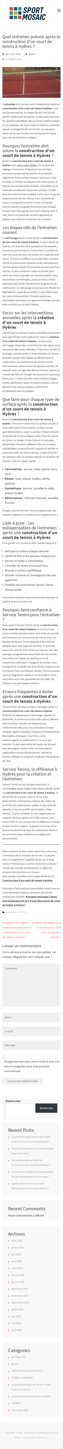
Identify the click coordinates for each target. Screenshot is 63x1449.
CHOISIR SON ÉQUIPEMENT (26, 1370)
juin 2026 (16, 1254)
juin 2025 (16, 1316)
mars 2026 (17, 1268)
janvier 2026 (17, 1281)
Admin (32, 54)
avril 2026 (16, 1261)
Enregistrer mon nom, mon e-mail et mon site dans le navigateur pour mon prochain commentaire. (31, 1066)
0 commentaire (13, 59)
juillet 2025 (17, 1309)
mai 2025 (16, 1323)
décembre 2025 (19, 1288)
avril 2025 (16, 1330)
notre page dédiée (27, 165)
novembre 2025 (19, 1295)
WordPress (42, 1437)
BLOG (14, 1363)
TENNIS (22, 912)
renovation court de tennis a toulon (31, 1396)
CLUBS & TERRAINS (22, 1377)
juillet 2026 (17, 1247)
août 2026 (16, 1240)
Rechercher (13, 1101)
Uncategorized (19, 1410)
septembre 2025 (20, 1302)
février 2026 (17, 1275)
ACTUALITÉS (18, 1357)
